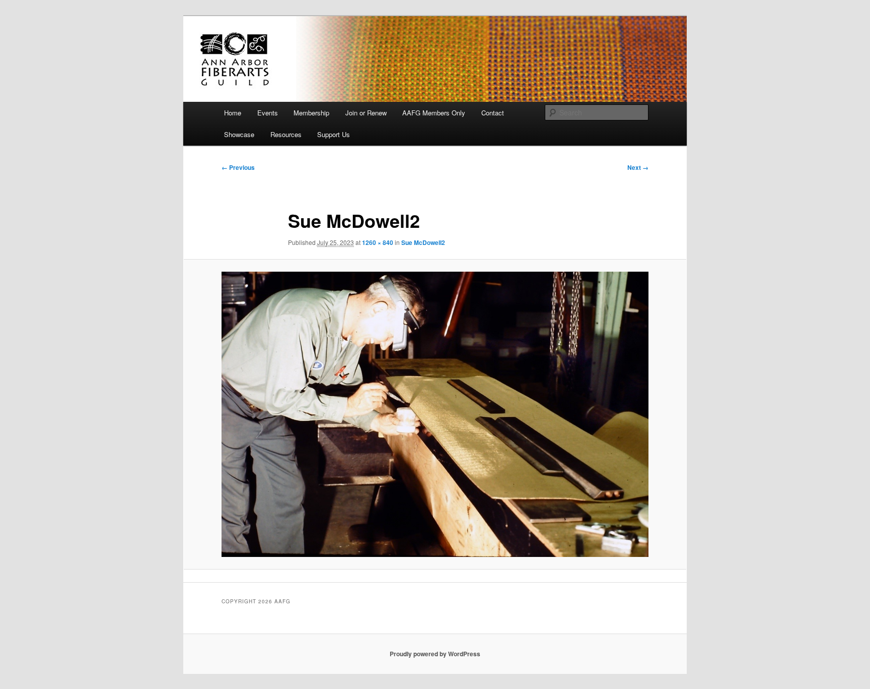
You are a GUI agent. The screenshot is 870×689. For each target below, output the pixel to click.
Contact (492, 112)
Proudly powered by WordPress (435, 653)
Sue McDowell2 (423, 242)
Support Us (333, 134)
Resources (286, 134)
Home (232, 112)
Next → (637, 167)
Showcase (239, 134)
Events (267, 112)
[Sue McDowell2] (435, 414)
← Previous (238, 167)
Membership (311, 112)
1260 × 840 (377, 242)
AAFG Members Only (433, 112)
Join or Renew (366, 112)
